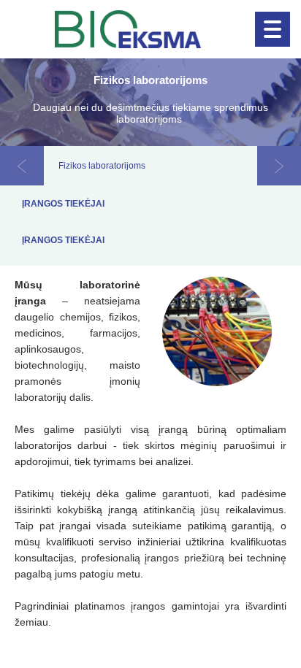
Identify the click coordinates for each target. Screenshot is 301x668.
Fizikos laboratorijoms (101, 166)
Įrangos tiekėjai (63, 204)
